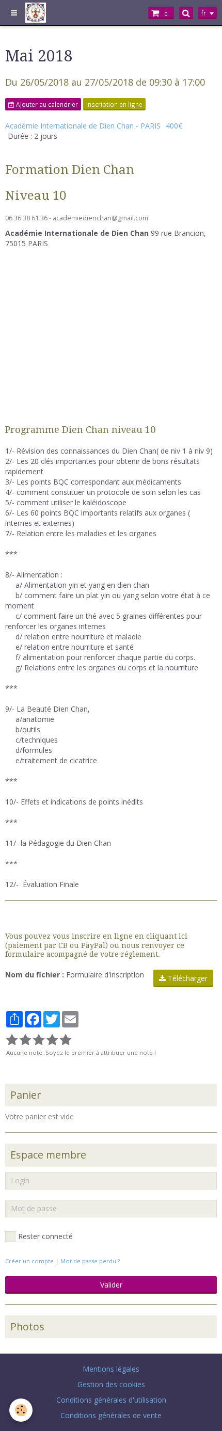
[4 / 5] (52, 1040)
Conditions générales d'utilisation (111, 1400)
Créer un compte (29, 1261)
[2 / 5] (25, 1040)
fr (203, 13)
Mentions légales (111, 1369)
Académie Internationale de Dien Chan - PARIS (83, 126)
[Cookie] (21, 1410)
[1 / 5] (12, 1040)
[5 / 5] (65, 1040)
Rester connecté (45, 1236)
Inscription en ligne (114, 104)
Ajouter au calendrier (46, 104)
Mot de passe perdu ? (90, 1261)
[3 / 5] (38, 1040)
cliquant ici (166, 936)
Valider (111, 1285)
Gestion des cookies (111, 1384)
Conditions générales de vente (111, 1415)
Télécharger (187, 978)
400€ (174, 126)
